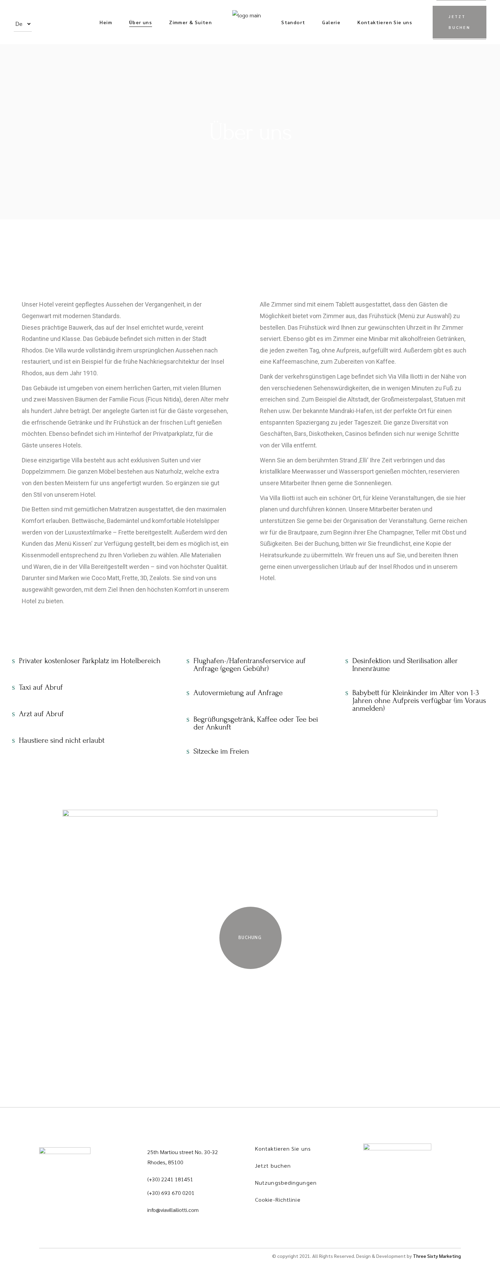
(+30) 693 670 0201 (171, 1192)
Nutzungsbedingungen (286, 1182)
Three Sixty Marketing (437, 1256)
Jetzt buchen (273, 1165)
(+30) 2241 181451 (170, 1179)
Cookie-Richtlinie (278, 1199)
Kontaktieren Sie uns (283, 1148)
